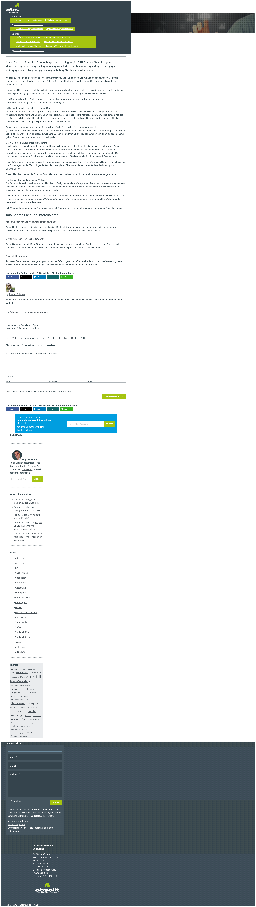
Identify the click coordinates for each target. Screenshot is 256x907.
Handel (33, 693)
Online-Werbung (22, 707)
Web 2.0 (29, 726)
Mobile (18, 607)
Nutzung (30, 703)
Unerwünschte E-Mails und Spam (22, 325)
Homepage (20, 592)
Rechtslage (20, 617)
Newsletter (27, 469)
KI (11, 696)
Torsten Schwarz (17, 294)
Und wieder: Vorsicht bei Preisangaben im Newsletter (28, 537)
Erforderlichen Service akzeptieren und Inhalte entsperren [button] (30, 829)
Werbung (14, 736)
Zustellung (20, 651)
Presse (23, 51)
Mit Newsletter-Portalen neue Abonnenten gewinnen (31, 221)
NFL (15, 514)
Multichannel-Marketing (27, 612)
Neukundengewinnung (37, 311)
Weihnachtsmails (31, 733)
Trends (18, 642)
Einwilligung (17, 689)
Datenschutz (22, 672)
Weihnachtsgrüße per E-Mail (19, 729)
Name (8, 381)
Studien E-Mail (22, 632)
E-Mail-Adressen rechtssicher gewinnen (25, 238)
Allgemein (20, 563)
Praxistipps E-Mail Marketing (19, 712)
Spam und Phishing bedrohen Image (23, 328)
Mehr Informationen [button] (18, 821)
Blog (14, 51)
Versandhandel (21, 726)
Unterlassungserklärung (32, 723)
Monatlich (21, 423)
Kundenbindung (18, 696)
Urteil (13, 726)
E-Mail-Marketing (26, 678)
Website (90, 381)
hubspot (40, 693)
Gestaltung (20, 587)
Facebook (25, 693)
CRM (12, 672)
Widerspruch (23, 736)
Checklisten (20, 577)
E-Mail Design (25, 685)
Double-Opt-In (15, 677)
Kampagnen (21, 602)
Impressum (11, 904)
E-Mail (34, 676)
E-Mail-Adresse (52, 381)
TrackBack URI (66, 338)
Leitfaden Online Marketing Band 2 (62, 46)
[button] (12, 277)
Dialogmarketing (35, 673)
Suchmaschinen (34, 719)
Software (19, 627)
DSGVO (24, 676)
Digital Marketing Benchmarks (59, 28)
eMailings (30, 689)
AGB (36, 904)
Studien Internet (23, 637)
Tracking (22, 723)
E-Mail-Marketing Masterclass (29, 20)
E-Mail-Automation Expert (56, 20)
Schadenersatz (37, 716)
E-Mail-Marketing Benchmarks (29, 28)
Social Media (21, 622)
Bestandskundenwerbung (30, 669)
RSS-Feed (15, 338)
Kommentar (10, 376)
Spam (25, 719)
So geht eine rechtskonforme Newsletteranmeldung (28, 526)
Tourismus (14, 723)
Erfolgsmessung (16, 693)
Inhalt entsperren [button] (16, 824)
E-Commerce (21, 582)
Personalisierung (33, 707)
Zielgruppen (21, 647)
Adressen (14, 311)
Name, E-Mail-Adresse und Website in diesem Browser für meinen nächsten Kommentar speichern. (39, 391)
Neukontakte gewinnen (17, 255)
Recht (32, 711)
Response (28, 716)
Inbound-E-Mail (22, 597)
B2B (17, 568)
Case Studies (21, 572)
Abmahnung (15, 669)
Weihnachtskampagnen (18, 733)
